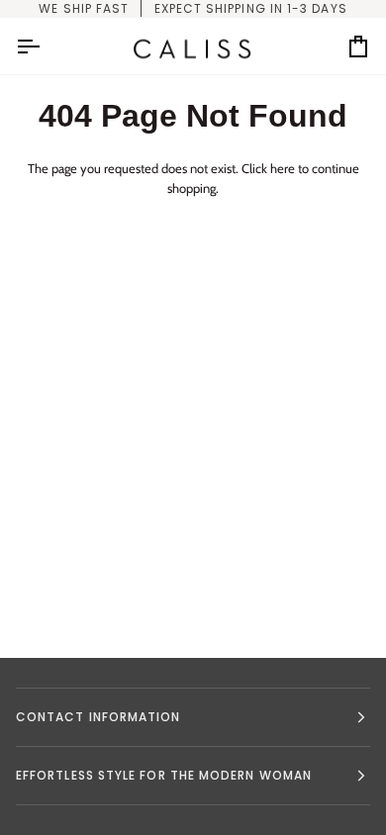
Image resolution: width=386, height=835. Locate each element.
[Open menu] (45, 46)
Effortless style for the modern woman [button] (164, 775)
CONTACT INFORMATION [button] (98, 716)
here (282, 168)
